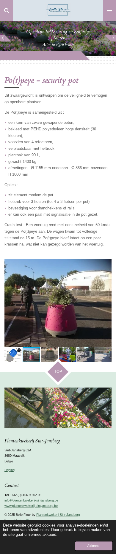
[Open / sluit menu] (109, 10)
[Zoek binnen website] (6, 10)
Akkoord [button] (94, 546)
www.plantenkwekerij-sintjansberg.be (31, 505)
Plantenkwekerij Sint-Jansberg (58, 514)
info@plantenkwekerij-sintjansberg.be (31, 500)
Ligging (9, 470)
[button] (106, 264)
